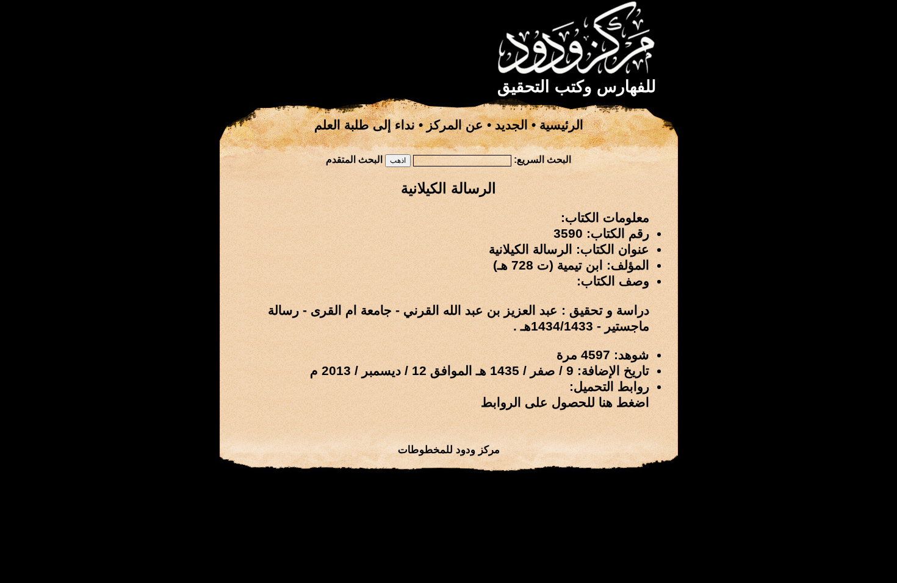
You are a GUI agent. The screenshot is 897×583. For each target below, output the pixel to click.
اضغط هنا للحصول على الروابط (565, 402)
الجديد (511, 125)
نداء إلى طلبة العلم (364, 125)
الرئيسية (561, 125)
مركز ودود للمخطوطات (449, 449)
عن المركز (455, 125)
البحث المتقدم (354, 159)
